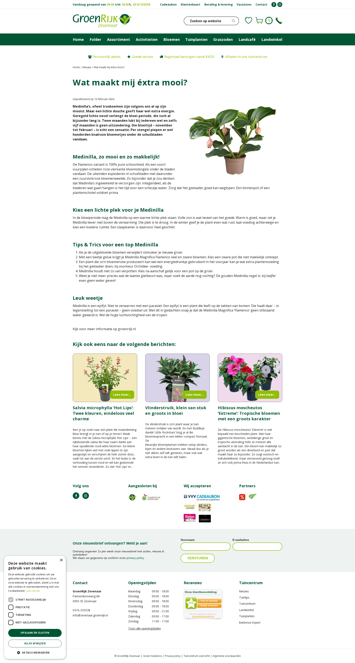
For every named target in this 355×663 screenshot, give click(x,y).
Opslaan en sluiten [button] (35, 632)
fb (76, 495)
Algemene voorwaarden (227, 656)
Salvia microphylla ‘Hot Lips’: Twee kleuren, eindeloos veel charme (103, 413)
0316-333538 (81, 610)
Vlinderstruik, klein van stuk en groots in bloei (175, 410)
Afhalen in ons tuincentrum (246, 56)
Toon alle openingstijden (144, 628)
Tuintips (244, 597)
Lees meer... (122, 394)
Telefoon (279, 20)
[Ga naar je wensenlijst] (248, 20)
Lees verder (33, 591)
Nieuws (244, 591)
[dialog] (35, 607)
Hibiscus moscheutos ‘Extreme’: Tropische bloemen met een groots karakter (249, 413)
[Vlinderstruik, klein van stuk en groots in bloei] (177, 378)
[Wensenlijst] (248, 20)
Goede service (142, 56)
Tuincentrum (247, 604)
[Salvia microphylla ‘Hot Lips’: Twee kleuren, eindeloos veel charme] (105, 378)
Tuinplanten (247, 616)
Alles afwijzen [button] (35, 643)
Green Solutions (152, 656)
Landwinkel (246, 610)
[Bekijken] (259, 20)
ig (85, 495)
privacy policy (135, 558)
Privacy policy (173, 656)
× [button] (61, 560)
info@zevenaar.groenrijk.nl (90, 615)
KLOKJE (269, 20)
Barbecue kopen (249, 622)
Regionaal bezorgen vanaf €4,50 (189, 56)
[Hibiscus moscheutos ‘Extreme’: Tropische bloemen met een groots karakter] (250, 378)
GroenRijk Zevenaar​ (87, 591)
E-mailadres (241, 539)
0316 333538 (141, 4)
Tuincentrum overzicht (197, 656)
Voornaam (188, 539)
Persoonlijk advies (107, 56)
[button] (35, 652)
